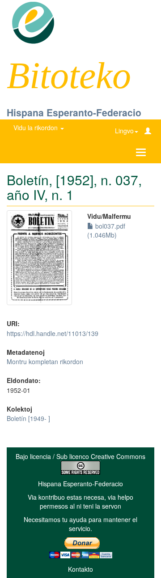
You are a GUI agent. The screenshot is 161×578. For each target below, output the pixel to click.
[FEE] (33, 21)
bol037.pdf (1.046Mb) (106, 230)
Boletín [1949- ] (28, 418)
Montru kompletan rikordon (45, 361)
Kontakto (80, 569)
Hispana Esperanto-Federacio (74, 112)
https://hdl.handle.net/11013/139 (52, 333)
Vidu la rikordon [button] (36, 127)
